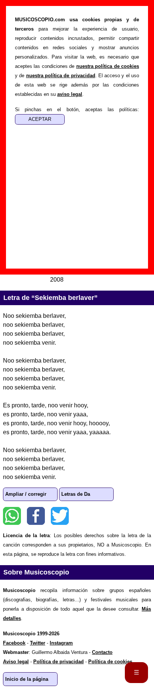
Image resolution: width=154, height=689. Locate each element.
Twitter (60, 516)
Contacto (102, 652)
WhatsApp (12, 516)
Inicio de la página (26, 679)
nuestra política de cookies (107, 66)
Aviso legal (16, 661)
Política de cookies (110, 661)
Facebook (36, 516)
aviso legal (69, 94)
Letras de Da (75, 494)
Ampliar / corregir (25, 494)
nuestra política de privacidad (60, 75)
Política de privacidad (58, 661)
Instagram (61, 643)
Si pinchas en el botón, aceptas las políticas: (77, 109)
